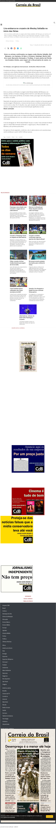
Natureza (5, 673)
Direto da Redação (7, 616)
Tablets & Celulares (7, 716)
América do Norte (7, 648)
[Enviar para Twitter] (8, 48)
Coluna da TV (6, 693)
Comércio (5, 696)
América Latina (6, 688)
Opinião (4, 630)
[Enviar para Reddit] (15, 48)
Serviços (4, 713)
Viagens (4, 684)
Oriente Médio (6, 633)
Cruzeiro (8, 137)
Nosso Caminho (28, 598)
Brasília (4, 691)
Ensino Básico (6, 622)
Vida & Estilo (5, 724)
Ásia (3, 651)
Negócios (5, 676)
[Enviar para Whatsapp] (21, 48)
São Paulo (5, 681)
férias (13, 137)
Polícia (4, 636)
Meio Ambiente (6, 670)
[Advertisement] (28, 15)
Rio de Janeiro (6, 679)
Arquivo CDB (5, 605)
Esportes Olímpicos (7, 659)
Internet (4, 699)
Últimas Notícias (10, 41)
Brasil (4, 608)
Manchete (5, 702)
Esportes (4, 656)
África (4, 645)
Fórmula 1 (5, 662)
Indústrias (5, 667)
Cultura (4, 611)
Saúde (4, 710)
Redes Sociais (6, 707)
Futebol (4, 665)
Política (17, 41)
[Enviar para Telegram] (18, 48)
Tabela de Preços (28, 601)
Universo (4, 721)
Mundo (4, 705)
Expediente (28, 596)
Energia (4, 653)
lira (16, 137)
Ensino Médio (6, 625)
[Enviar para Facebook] (11, 48)
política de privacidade (9, 817)
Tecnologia (5, 718)
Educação (5, 619)
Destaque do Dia (7, 614)
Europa (4, 627)
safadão (20, 137)
